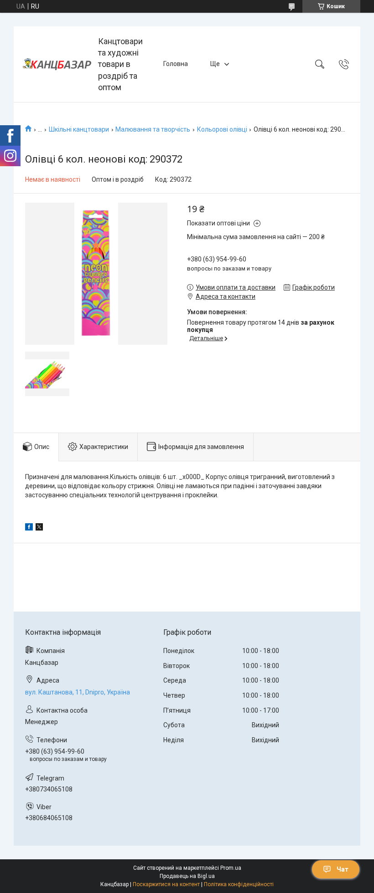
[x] (39, 528)
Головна (175, 63)
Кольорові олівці (222, 129)
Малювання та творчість (152, 129)
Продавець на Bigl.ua (187, 876)
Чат (342, 869)
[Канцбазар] (57, 64)
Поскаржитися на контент (166, 884)
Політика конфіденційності (239, 884)
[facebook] (29, 528)
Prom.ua (230, 868)
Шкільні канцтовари (79, 129)
